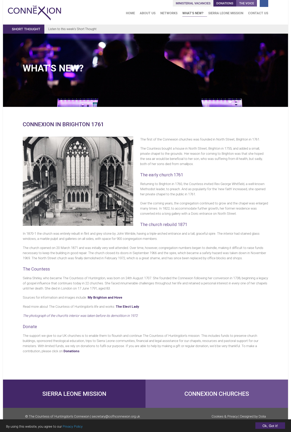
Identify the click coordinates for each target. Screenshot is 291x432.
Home (130, 13)
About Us (148, 13)
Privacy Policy (73, 426)
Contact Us (258, 13)
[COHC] (34, 11)
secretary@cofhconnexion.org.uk (116, 416)
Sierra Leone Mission (225, 13)
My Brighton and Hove (105, 297)
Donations (71, 351)
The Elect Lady (127, 307)
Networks (169, 13)
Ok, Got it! (270, 425)
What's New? (193, 13)
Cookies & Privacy (225, 416)
